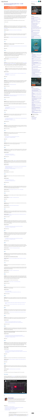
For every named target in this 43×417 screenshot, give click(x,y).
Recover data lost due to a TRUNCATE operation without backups (36, 105)
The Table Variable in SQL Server (34, 20)
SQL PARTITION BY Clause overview (34, 17)
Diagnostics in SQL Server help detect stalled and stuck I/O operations (13, 321)
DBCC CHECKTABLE (6, 63)
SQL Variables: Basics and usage (34, 24)
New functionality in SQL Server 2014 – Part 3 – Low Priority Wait (16, 189)
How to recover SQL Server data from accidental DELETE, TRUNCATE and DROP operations (36, 107)
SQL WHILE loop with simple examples (35, 26)
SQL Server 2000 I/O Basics (8, 291)
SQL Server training (33, 1)
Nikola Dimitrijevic (10, 4)
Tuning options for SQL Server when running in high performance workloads (14, 226)
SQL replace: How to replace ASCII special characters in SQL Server (36, 63)
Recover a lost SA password (34, 25)
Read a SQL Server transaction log (35, 88)
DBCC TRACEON (24, 27)
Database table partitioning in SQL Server (35, 32)
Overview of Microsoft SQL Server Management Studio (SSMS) (36, 36)
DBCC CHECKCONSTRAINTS (13, 63)
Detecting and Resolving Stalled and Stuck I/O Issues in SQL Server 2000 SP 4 (14, 322)
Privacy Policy (15, 415)
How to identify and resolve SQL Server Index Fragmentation (35, 18)
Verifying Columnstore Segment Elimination (14, 205)
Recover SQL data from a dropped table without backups (36, 95)
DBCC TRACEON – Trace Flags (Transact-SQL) (10, 108)
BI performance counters (34, 117)
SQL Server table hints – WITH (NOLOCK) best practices (35, 21)
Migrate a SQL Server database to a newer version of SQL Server (37, 111)
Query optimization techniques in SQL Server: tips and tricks (37, 60)
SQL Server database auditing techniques (36, 89)
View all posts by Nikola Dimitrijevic (11, 402)
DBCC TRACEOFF (6, 28)
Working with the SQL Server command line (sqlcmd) (35, 31)
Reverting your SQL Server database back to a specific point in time (36, 108)
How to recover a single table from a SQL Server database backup (36, 104)
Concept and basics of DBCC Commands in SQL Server (11, 408)
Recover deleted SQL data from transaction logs (36, 97)
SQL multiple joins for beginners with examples (36, 19)
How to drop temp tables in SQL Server (35, 71)
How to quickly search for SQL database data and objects (36, 92)
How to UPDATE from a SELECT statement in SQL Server (36, 28)
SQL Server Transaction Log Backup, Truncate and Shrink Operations (37, 54)
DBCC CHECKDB (24, 62)
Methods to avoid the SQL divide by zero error (36, 59)
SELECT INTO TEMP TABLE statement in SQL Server (36, 27)
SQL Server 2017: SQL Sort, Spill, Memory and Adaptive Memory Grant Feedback (14, 407)
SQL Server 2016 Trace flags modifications (10, 406)
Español (37, 1)
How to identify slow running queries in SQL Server (36, 65)
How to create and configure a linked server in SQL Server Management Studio (36, 62)
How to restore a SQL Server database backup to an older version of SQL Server (36, 112)
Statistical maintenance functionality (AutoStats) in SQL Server (12, 136)
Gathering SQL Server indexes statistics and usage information (36, 37)
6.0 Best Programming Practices (12, 84)
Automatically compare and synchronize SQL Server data (36, 100)
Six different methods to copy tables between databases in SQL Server (36, 56)
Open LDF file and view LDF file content (36, 101)
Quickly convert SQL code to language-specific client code (36, 102)
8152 (13, 160)
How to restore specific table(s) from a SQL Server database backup (37, 96)
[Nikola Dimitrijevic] (6, 400)
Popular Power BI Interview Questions (35, 33)
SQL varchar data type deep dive (35, 66)
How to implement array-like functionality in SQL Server (36, 67)
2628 (16, 160)
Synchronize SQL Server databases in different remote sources (37, 93)
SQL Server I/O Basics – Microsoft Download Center (14, 281)
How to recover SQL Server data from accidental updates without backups (36, 98)
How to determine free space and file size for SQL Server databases (36, 73)
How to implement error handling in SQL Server (36, 57)
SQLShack (4, 1)
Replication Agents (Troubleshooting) (13, 58)
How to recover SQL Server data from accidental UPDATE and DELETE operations (36, 90)
